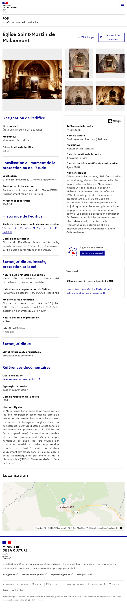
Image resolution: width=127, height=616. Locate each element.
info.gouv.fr (8, 574)
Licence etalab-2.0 (19, 599)
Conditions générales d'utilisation (59, 596)
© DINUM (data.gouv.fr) (57, 528)
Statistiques (97, 584)
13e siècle (25, 228)
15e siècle (43, 228)
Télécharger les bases (75, 584)
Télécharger (87, 37)
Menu (123, 4)
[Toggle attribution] (121, 528)
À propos (54, 584)
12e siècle (8, 228)
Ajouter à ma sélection (113, 37)
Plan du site (20, 590)
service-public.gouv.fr (33, 574)
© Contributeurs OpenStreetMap (102, 528)
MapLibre (39, 528)
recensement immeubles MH (19, 379)
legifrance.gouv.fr (60, 574)
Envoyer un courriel (92, 253)
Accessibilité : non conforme (15, 584)
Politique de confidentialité (31, 596)
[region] (63, 506)
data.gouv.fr (83, 574)
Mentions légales (9, 596)
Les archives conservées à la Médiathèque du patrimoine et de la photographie (89, 291)
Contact (39, 584)
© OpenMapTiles (78, 528)
